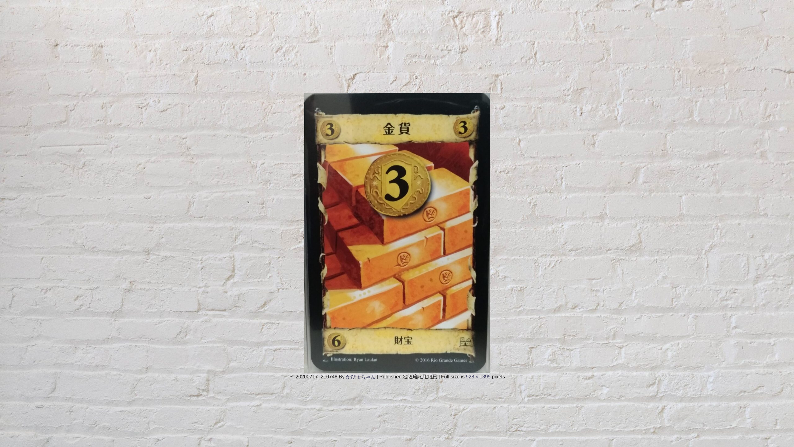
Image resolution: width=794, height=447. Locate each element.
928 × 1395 (478, 376)
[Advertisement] (186, 43)
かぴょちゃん (361, 376)
